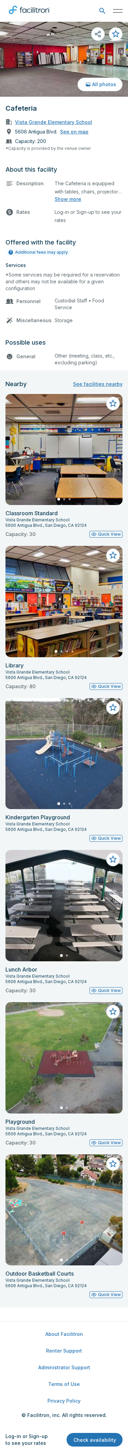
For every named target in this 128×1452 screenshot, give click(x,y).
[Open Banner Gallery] (64, 59)
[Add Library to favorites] (113, 555)
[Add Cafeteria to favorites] (116, 34)
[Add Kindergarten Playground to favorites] (113, 707)
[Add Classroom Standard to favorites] (113, 403)
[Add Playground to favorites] (113, 1012)
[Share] (98, 34)
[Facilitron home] (29, 15)
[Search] (102, 11)
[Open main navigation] (118, 11)
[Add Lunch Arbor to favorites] (113, 859)
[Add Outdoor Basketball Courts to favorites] (113, 1164)
